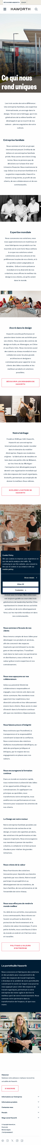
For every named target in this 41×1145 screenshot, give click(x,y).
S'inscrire (10, 1088)
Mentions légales (6, 1129)
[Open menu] (5, 9)
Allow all (20, 584)
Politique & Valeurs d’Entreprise (20, 946)
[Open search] (36, 9)
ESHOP (23, 2)
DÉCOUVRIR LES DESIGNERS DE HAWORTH (20, 382)
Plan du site (5, 1127)
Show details (29, 578)
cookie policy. (8, 569)
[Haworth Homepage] (20, 9)
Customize (19, 590)
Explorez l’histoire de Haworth (20, 491)
